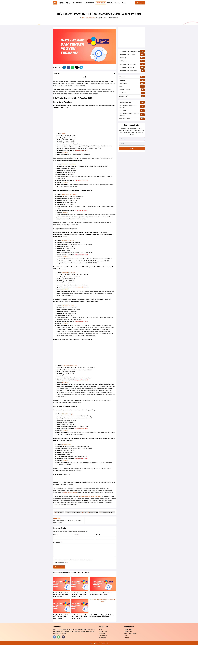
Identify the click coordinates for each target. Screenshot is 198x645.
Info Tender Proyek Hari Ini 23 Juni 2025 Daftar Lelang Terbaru (79, 616)
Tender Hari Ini (93, 512)
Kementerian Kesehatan (68, 164)
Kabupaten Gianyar (67, 414)
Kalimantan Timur (124, 96)
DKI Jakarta (122, 77)
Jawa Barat (122, 80)
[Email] (63, 637)
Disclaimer (102, 633)
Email (76, 534)
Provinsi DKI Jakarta (68, 240)
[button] (64, 67)
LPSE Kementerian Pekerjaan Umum (129, 51)
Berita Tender (101, 2)
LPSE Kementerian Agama (126, 67)
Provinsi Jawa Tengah (68, 272)
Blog (123, 2)
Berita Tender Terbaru (88, 17)
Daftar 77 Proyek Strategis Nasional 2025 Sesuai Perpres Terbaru (101, 615)
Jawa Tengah (123, 83)
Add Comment (57, 542)
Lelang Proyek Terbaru (73, 512)
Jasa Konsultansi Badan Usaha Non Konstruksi (129, 114)
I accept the (61, 562)
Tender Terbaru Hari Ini (107, 512)
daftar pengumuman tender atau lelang (89, 496)
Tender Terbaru (77, 2)
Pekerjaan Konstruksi (125, 102)
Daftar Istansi (128, 631)
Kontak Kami (140, 3)
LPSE (84, 512)
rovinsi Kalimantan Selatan (69, 365)
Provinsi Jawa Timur (68, 305)
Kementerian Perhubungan (69, 194)
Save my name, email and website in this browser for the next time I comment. (74, 560)
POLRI (63, 134)
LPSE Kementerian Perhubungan (128, 70)
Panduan (117, 2)
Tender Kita (64, 3)
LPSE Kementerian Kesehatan (127, 64)
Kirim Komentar (59, 567)
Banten (121, 86)
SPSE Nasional (123, 61)
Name (55, 534)
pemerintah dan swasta (70, 492)
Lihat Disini (65, 152)
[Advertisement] (84, 121)
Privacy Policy (64, 562)
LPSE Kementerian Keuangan (127, 54)
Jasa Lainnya (122, 110)
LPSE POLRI (122, 58)
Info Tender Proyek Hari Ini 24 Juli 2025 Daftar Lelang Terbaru (79, 594)
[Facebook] (54, 637)
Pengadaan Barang (124, 118)
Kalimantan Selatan (124, 89)
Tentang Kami (103, 635)
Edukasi (109, 2)
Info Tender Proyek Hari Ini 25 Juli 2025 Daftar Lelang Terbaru (61, 594)
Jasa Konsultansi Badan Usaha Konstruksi (128, 106)
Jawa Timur (122, 93)
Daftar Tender (128, 629)
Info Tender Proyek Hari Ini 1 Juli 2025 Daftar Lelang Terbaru (61, 616)
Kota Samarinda (66, 444)
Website (98, 534)
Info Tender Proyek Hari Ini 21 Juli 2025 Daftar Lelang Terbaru (101, 593)
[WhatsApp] (58, 637)
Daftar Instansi (89, 2)
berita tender (60, 512)
